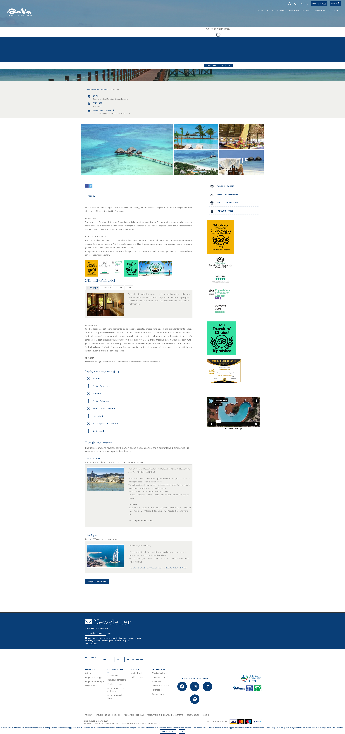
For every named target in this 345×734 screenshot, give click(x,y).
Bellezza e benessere (116, 680)
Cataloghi (333, 10)
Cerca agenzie (158, 694)
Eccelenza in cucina (115, 684)
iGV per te (307, 10)
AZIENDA (88, 715)
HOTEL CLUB (263, 10)
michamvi (104, 89)
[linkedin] (207, 686)
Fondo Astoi (157, 681)
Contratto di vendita (160, 685)
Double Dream (136, 677)
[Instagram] (194, 686)
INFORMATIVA (168, 731)
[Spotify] (194, 699)
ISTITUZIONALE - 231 (103, 715)
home (89, 89)
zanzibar (95, 89)
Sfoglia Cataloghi (159, 673)
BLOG (205, 715)
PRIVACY (166, 715)
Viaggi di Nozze (92, 685)
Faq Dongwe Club (97, 581)
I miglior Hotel (136, 673)
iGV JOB (117, 715)
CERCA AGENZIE (193, 715)
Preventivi (320, 10)
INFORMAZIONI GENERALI (134, 715)
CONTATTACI (178, 715)
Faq (119, 659)
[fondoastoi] (251, 678)
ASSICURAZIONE (153, 715)
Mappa (92, 196)
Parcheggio (157, 689)
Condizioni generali (160, 677)
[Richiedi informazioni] (306, 3)
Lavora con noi (135, 659)
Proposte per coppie (94, 677)
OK (182, 731)
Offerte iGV (293, 10)
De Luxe (118, 287)
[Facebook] (182, 686)
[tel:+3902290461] (295, 3)
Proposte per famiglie (94, 681)
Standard (92, 288)
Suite (128, 287)
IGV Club (107, 659)
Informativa (93, 643)
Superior (106, 287)
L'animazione (113, 675)
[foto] (105, 305)
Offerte (88, 673)
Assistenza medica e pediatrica (116, 689)
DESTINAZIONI (278, 10)
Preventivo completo (217, 65)
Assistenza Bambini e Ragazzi (116, 696)
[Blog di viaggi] (301, 3)
